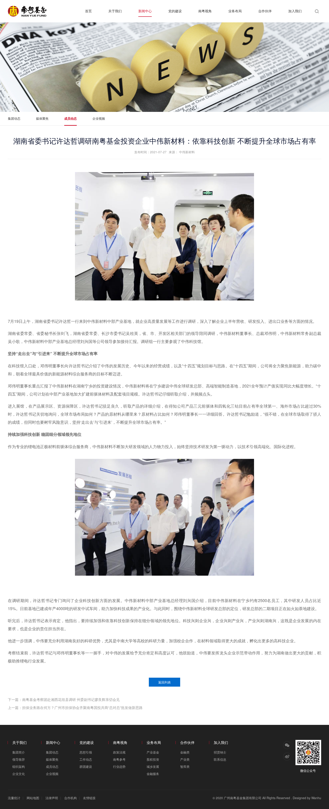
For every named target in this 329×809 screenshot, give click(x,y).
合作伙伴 (265, 11)
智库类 (185, 766)
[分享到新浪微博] (286, 756)
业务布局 (235, 11)
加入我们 (295, 11)
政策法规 (119, 752)
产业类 (185, 759)
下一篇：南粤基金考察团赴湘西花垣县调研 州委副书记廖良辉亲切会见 (64, 699)
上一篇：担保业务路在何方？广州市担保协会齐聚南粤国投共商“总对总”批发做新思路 (75, 707)
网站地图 (33, 798)
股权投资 (153, 759)
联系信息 (220, 759)
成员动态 (70, 118)
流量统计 (14, 798)
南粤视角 (205, 11)
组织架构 (18, 766)
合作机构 (70, 798)
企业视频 (98, 118)
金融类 (185, 752)
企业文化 (18, 773)
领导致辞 (18, 759)
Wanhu (316, 798)
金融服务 (153, 773)
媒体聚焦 (42, 118)
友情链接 (89, 798)
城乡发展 (153, 766)
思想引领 (85, 752)
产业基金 (153, 752)
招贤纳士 (220, 752)
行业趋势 (119, 766)
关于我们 (115, 11)
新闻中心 (145, 11)
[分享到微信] (286, 745)
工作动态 (85, 759)
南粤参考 (119, 759)
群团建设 (85, 766)
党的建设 (175, 11)
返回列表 (164, 682)
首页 (88, 11)
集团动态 (14, 118)
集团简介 (18, 752)
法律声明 (51, 798)
